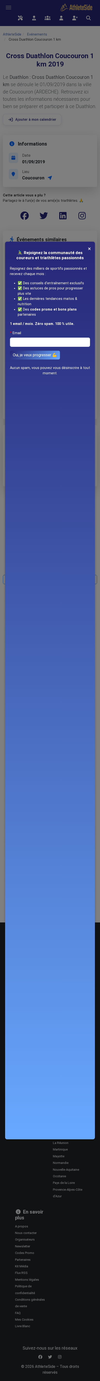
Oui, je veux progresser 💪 (35, 355)
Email (17, 333)
